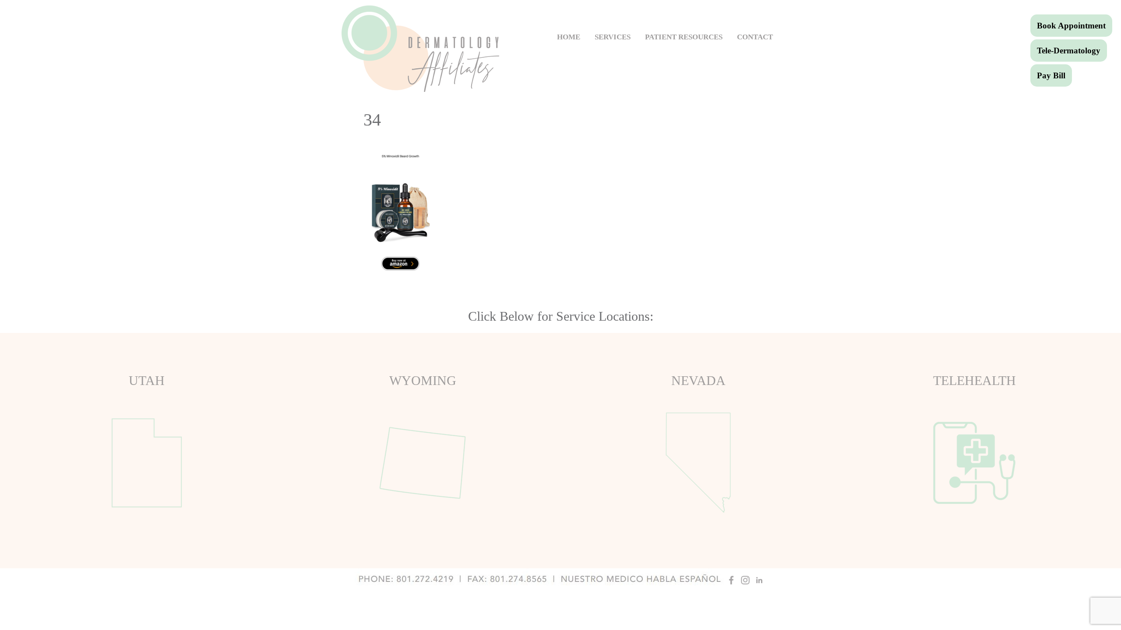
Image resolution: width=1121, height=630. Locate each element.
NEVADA (698, 380)
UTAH (147, 380)
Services (613, 37)
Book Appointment (1071, 25)
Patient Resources (684, 37)
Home (568, 37)
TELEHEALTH (974, 380)
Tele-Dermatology (1068, 50)
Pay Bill (1051, 75)
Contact (755, 37)
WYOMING (422, 380)
